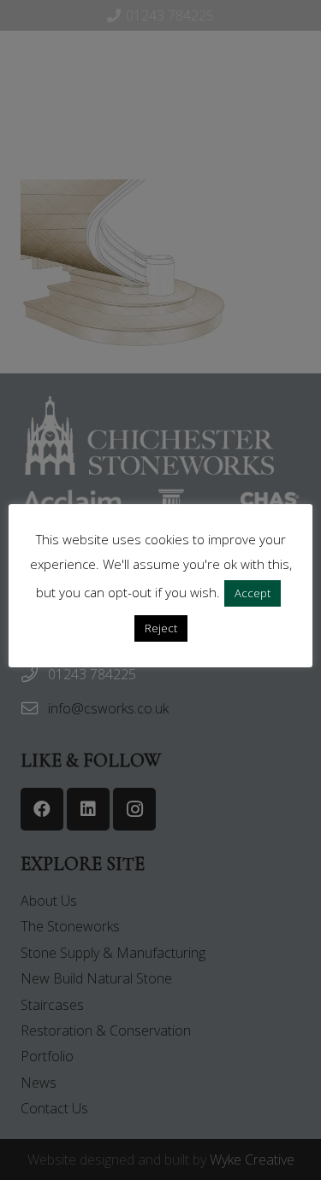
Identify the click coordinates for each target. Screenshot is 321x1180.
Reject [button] (161, 628)
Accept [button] (252, 593)
